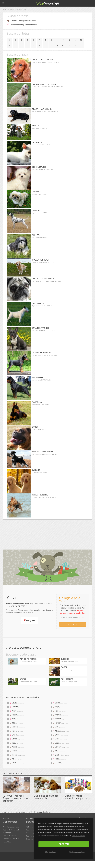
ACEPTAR (64, 844)
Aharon (58, 715)
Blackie (58, 763)
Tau (56, 751)
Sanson (15, 727)
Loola (57, 703)
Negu (14, 743)
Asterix (14, 755)
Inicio (4, 9)
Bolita (14, 703)
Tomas (14, 751)
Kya (13, 719)
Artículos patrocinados (11, 827)
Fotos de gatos (31, 833)
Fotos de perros (31, 830)
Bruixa (14, 735)
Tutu (13, 731)
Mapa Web (7, 842)
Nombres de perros (14, 9)
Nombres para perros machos (23, 21)
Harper (58, 723)
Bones (14, 739)
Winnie (58, 735)
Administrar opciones (77, 852)
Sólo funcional (50, 852)
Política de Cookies (9, 836)
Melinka (58, 731)
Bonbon (58, 755)
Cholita (15, 707)
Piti (13, 759)
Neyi (57, 707)
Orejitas (58, 743)
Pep (56, 711)
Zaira (57, 739)
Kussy (14, 763)
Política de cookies (78, 836)
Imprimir (72, 624)
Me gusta (30, 620)
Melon (14, 715)
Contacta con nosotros (11, 839)
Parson (14, 747)
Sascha (58, 719)
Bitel (13, 723)
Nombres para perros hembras (24, 25)
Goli (56, 727)
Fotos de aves (31, 836)
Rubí (57, 759)
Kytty (14, 711)
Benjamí (58, 747)
